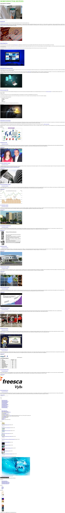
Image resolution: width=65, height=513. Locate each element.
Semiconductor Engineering (5, 481)
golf (3, 417)
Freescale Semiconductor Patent (4, 369)
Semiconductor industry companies (4, 266)
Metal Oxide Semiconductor (5, 401)
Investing (5, 416)
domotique (7, 412)
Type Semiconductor (4, 405)
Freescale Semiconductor (5, 350)
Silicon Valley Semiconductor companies (5, 184)
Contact (3, 487)
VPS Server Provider (48, 91)
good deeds (4, 413)
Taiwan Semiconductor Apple (5, 424)
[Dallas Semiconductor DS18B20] (3, 504)
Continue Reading (2, 147)
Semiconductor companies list (5, 483)
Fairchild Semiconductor (5, 402)
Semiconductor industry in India (5, 482)
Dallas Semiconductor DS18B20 (6, 442)
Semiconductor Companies (5, 164)
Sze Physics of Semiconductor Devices (6, 456)
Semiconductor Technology (5, 406)
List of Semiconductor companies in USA (5, 225)
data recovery (16, 44)
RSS (2, 488)
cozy (10, 415)
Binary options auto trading (5, 411)
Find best (3, 419)
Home (2, 486)
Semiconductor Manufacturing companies (7, 436)
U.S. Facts (7, 414)
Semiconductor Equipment (5, 404)
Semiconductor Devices (4, 400)
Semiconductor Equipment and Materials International (8, 439)
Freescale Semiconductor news (4, 390)
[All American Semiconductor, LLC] (3, 506)
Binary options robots (4, 410)
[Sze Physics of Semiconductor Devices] (3, 497)
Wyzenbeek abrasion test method (4, 24)
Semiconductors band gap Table (5, 433)
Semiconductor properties (3, 246)
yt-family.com (29, 71)
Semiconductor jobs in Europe (4, 328)
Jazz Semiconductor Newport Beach (6, 430)
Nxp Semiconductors (4, 403)
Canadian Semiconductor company (4, 287)
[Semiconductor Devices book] (3, 495)
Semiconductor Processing (3, 142)
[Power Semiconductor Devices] (3, 493)
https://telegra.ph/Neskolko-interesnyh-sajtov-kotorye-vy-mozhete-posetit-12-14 (9, 167)
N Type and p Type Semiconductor (6, 427)
